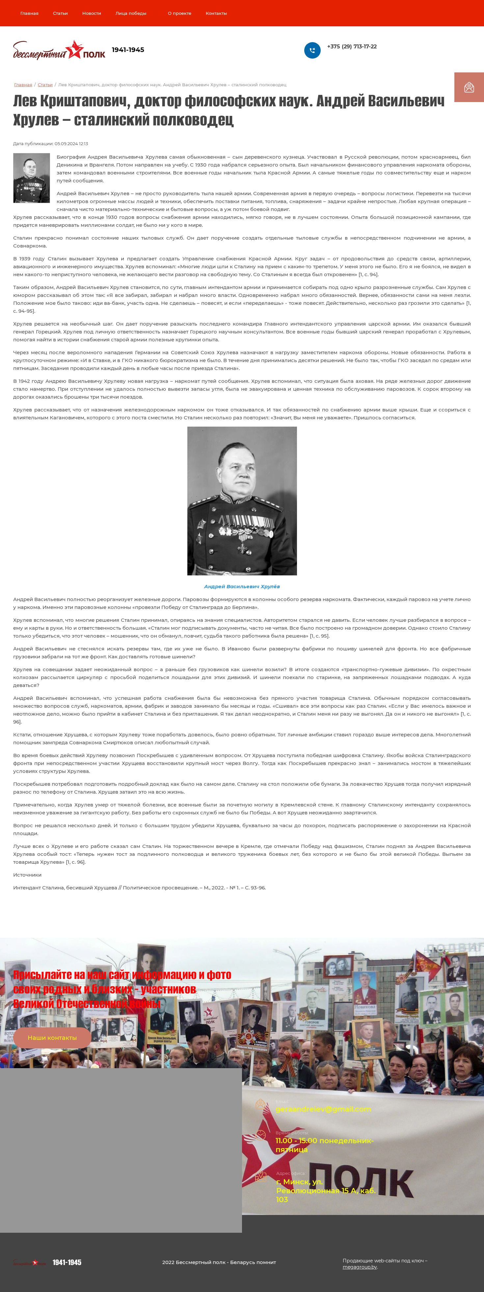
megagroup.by (360, 1267)
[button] (52, 1037)
